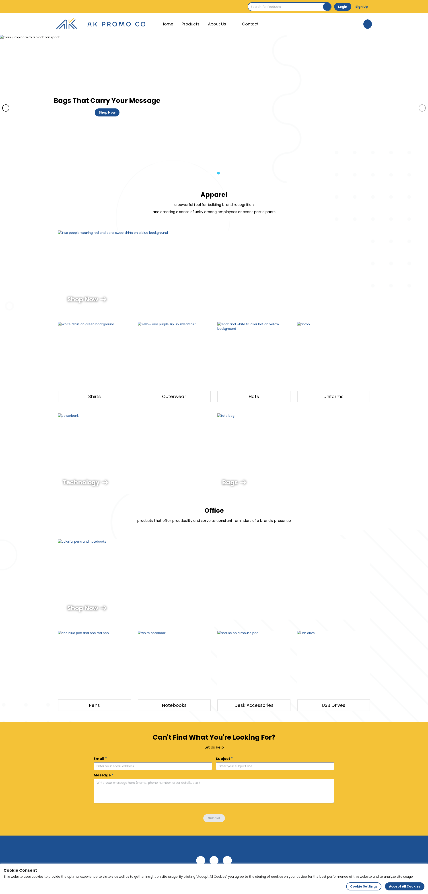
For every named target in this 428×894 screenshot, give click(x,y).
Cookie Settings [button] (363, 886)
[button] (209, 173)
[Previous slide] (5, 108)
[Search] (327, 7)
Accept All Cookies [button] (404, 886)
